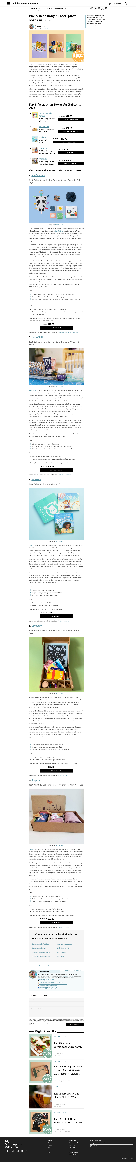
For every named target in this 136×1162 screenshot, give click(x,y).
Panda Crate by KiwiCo (45, 114)
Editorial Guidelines (73, 1152)
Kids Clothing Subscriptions (41, 952)
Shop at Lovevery (70, 153)
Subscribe (117, 4)
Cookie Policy (72, 1147)
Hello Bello (44, 127)
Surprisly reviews (63, 927)
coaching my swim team (68, 976)
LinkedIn (52, 979)
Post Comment (75, 1024)
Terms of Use (72, 1150)
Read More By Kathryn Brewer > (74, 970)
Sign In (110, 4)
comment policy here (42, 1021)
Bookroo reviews (63, 621)
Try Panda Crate (56, 328)
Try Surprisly (56, 922)
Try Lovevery (56, 770)
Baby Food (60, 956)
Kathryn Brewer (41, 26)
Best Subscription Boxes (43, 966)
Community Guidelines (74, 1143)
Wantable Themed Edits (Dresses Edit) (48, 987)
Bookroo (42, 137)
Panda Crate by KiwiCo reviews (68, 332)
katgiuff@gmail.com (44, 979)
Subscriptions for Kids (39, 948)
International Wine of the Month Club (48, 988)
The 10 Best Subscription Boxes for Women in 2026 (51, 982)
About (49, 1143)
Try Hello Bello (56, 470)
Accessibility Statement (74, 1154)
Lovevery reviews (63, 775)
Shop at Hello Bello (71, 131)
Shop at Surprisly (71, 163)
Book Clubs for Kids (63, 948)
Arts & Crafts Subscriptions (41, 956)
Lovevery (43, 148)
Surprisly (43, 159)
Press (49, 1152)
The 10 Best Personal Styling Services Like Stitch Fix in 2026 (53, 984)
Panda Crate (38, 175)
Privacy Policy (72, 1145)
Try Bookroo (56, 616)
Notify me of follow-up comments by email (41, 1023)
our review (59, 541)
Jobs (49, 1150)
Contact (49, 1147)
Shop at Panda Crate (71, 119)
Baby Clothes (61, 952)
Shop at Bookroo (68, 142)
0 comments (46, 28)
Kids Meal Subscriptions (64, 944)
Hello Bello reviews (64, 475)
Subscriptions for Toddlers (40, 944)
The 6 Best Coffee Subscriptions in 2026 (48, 985)
